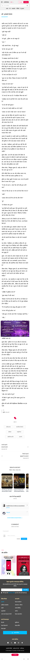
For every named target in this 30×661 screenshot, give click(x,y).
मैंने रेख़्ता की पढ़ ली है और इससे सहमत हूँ (15, 592)
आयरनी (20, 436)
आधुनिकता (19, 431)
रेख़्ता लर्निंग (17, 625)
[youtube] (15, 643)
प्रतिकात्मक (8, 426)
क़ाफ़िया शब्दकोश (4, 604)
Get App (26, 2)
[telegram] (22, 643)
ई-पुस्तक (22, 8)
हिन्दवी (2, 622)
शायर (7, 8)
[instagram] (18, 643)
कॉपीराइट (22, 648)
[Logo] (6, 2)
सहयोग (2, 601)
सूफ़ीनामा (17, 622)
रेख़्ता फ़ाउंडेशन (18, 601)
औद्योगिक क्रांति (10, 436)
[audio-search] (27, 5)
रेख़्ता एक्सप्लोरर (18, 614)
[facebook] (8, 643)
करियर (16, 610)
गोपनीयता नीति (11, 592)
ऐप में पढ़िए (15, 654)
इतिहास (9, 431)
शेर (10, 8)
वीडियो (17, 8)
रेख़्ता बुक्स (3, 628)
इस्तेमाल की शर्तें (16, 648)
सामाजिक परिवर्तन (19, 426)
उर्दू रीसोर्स (3, 610)
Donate (20, 2)
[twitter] (11, 643)
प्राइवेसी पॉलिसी (9, 648)
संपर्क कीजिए (18, 607)
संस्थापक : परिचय (18, 604)
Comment (24, 538)
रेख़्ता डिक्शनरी (4, 625)
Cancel (18, 538)
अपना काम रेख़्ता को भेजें (6, 614)
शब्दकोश (13, 8)
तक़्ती (2, 607)
